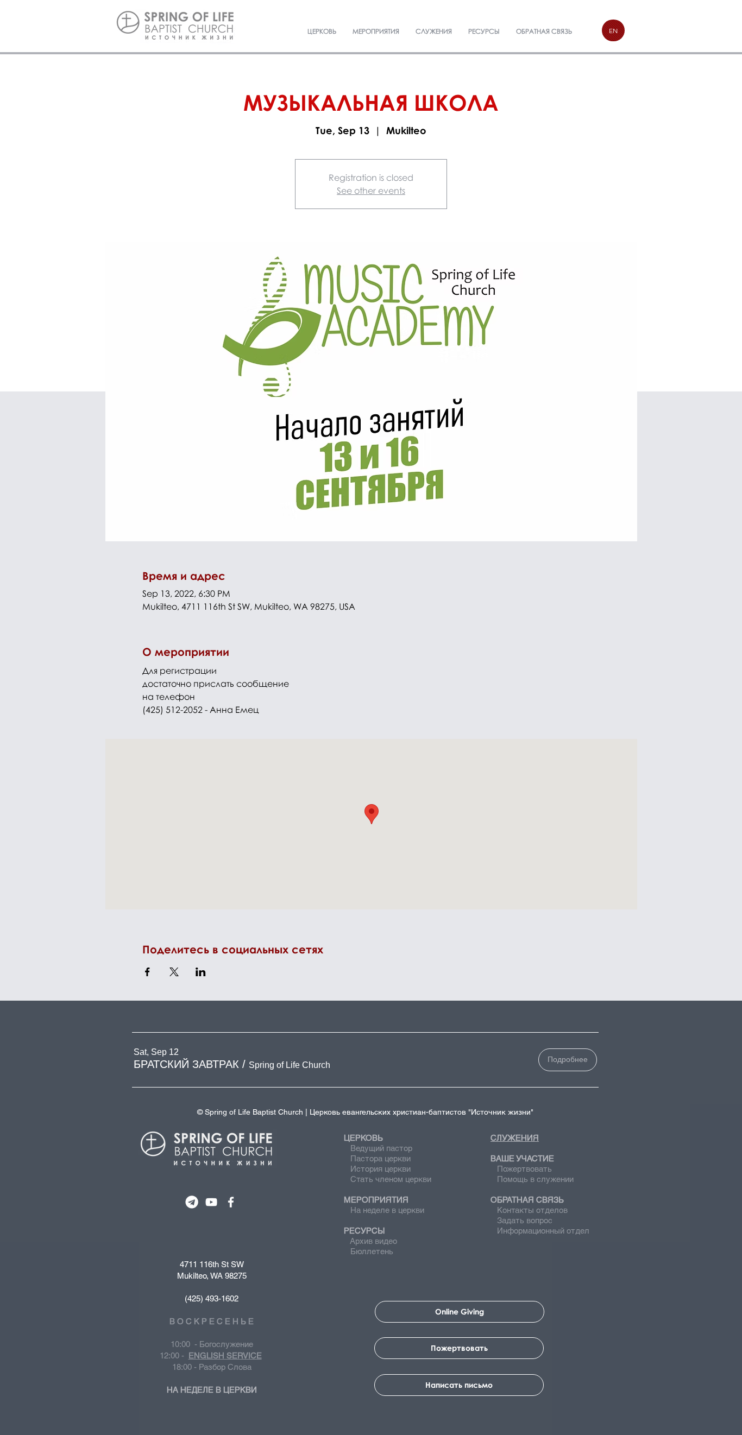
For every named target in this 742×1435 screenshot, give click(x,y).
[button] (186, 1064)
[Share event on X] (174, 972)
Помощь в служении (532, 1179)
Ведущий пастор (381, 1148)
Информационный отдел (540, 1230)
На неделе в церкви (384, 1210)
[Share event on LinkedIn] (201, 972)
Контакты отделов (529, 1210)
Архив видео (372, 1241)
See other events (371, 190)
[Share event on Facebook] (147, 972)
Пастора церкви (380, 1158)
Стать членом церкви (390, 1179)
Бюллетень (369, 1251)
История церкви (379, 1168)
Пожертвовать (524, 1168)
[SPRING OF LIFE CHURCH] (192, 1202)
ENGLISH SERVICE (225, 1355)
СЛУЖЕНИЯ (515, 1137)
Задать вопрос (521, 1220)
